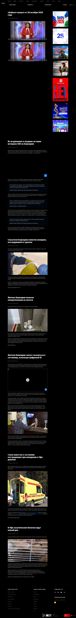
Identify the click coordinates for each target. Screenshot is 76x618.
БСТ (14, 1)
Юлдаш (27, 1)
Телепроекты (30, 4)
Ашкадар (41, 1)
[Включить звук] (45, 175)
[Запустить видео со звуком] (27, 380)
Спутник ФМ (21, 1)
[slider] (22, 39)
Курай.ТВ (59, 1)
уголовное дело (39, 513)
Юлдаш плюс (34, 1)
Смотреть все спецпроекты (59, 599)
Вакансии (10, 603)
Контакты (10, 606)
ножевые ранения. (15, 513)
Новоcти (9, 1)
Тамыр (48, 1)
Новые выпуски (12, 4)
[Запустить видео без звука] (46, 389)
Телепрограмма (48, 4)
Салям (53, 1)
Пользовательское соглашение (14, 608)
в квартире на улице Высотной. (32, 512)
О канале (65, 4)
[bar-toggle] (74, 5)
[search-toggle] (72, 5)
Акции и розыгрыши (12, 594)
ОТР (34, 611)
